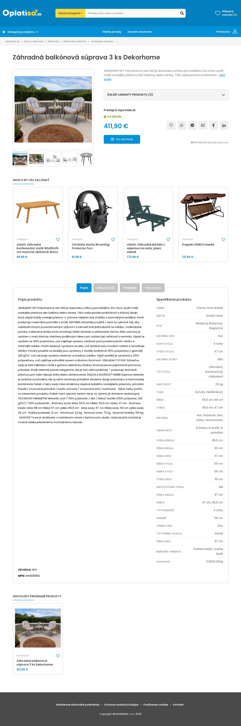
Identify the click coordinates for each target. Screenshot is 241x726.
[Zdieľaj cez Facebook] (213, 125)
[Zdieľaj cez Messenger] (192, 125)
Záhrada (53, 41)
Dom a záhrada (33, 41)
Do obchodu (124, 139)
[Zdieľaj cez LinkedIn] (224, 125)
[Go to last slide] (11, 159)
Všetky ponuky (111, 32)
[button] (20, 159)
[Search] (182, 13)
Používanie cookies (155, 704)
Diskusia (106, 288)
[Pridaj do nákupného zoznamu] (171, 125)
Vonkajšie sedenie (102, 41)
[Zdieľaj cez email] (202, 125)
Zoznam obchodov (140, 32)
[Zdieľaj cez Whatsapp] (181, 125)
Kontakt (178, 704)
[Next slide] (94, 159)
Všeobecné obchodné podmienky (77, 704)
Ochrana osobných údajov (121, 704)
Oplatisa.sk (12, 41)
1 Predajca (22, 239)
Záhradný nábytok (75, 41)
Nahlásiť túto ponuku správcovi (210, 142)
